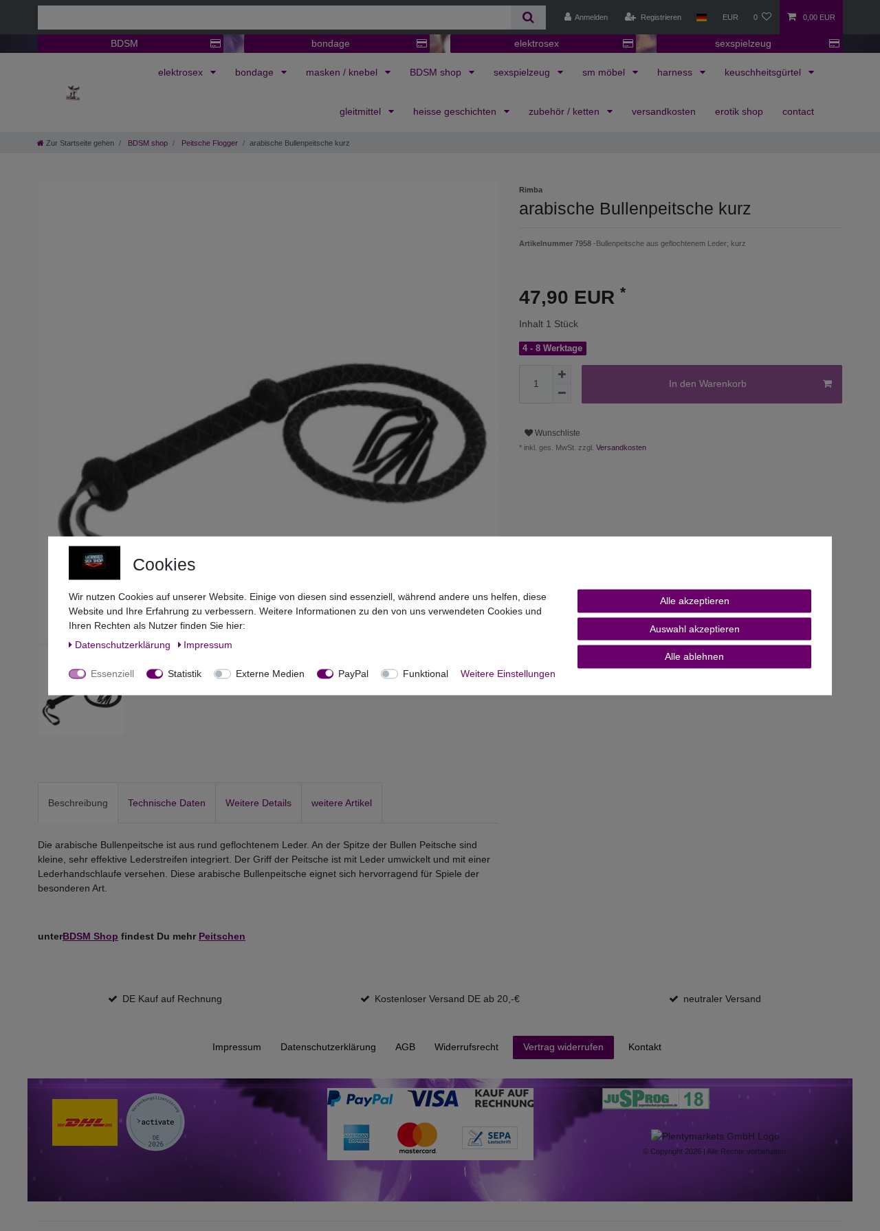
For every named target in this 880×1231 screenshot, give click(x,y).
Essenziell (112, 672)
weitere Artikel (341, 802)
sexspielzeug (743, 43)
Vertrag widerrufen (563, 1046)
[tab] (78, 802)
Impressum (236, 1046)
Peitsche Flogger (208, 143)
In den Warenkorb (708, 383)
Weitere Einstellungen (508, 672)
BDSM (124, 43)
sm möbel (605, 72)
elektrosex (536, 43)
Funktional (425, 672)
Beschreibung (78, 802)
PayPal (353, 672)
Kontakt (644, 1046)
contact (798, 111)
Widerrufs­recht (466, 1046)
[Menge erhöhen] (561, 374)
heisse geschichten (456, 111)
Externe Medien (270, 672)
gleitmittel (362, 111)
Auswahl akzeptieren (695, 628)
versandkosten (664, 111)
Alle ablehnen (694, 655)
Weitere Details (259, 802)
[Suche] (528, 17)
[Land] (701, 17)
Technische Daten (167, 802)
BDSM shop (437, 72)
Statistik (184, 672)
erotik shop (739, 111)
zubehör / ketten (565, 111)
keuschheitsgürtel (764, 72)
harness (676, 72)
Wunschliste (556, 433)
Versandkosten (620, 447)
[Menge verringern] (561, 393)
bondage (330, 43)
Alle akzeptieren (694, 600)
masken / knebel (343, 72)
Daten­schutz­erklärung (328, 1046)
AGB (405, 1046)
